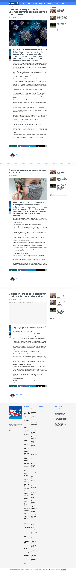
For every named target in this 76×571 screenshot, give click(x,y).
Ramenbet (33, 511)
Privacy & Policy (20, 0)
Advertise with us (14, 0)
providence (14, 17)
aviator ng (26, 496)
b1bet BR (25, 498)
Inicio (23, 3)
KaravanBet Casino (33, 416)
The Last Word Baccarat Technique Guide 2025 (60, 414)
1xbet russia (26, 461)
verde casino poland (33, 546)
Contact (24, 0)
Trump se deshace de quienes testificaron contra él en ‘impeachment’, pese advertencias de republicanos (61, 26)
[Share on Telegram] (10, 55)
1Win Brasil (26, 420)
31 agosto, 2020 (59, 21)
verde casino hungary (33, 542)
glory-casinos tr (34, 409)
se (31, 522)
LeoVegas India (34, 424)
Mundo (62, 3)
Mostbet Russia (34, 451)
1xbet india (26, 448)
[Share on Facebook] (10, 52)
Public (32, 505)
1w (24, 416)
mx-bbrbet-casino (33, 466)
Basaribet (25, 501)
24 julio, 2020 (20, 17)
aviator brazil (26, 482)
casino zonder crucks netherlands (26, 537)
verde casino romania (33, 550)
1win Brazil (26, 422)
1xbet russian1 (26, 466)
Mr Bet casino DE (33, 457)
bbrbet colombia (25, 504)
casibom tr (26, 515)
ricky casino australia (33, 519)
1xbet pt (25, 458)
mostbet (32, 438)
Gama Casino (26, 560)
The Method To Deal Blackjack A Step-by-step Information (61, 419)
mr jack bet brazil (33, 460)
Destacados (26, 550)
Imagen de (38, 46)
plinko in (32, 497)
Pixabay (46, 46)
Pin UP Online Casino (33, 489)
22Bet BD (25, 470)
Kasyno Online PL (33, 419)
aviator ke (26, 493)
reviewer (32, 514)
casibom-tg (26, 516)
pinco (32, 494)
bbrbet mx (26, 507)
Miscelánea (33, 432)
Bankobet (25, 500)
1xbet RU (25, 460)
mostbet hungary (32, 442)
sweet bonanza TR (34, 536)
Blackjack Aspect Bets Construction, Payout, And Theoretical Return (60, 424)
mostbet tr (33, 454)
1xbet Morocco (26, 456)
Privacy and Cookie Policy (55, 569)
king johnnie (33, 422)
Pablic (32, 480)
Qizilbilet (32, 509)
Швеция (32, 562)
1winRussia (26, 438)
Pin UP (32, 485)
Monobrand (33, 436)
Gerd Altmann (42, 46)
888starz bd (26, 475)
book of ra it (26, 511)
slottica (32, 529)
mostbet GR (33, 439)
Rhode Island (34, 3)
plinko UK (32, 499)
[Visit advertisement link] (28, 149)
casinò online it (27, 530)
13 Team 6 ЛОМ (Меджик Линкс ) (27, 413)
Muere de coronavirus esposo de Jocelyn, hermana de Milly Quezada (61, 11)
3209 (25, 473)
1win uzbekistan (27, 436)
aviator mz (26, 495)
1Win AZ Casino (26, 417)
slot (32, 524)
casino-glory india (26, 542)
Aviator (25, 481)
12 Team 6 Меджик (25, 409)
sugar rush (33, 530)
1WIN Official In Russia (26, 431)
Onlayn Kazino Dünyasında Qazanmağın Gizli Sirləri (60, 409)
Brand (25, 513)
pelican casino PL (34, 482)
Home (9, 6)
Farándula (26, 555)
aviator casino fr (26, 489)
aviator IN (25, 492)
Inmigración (49, 3)
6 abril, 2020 (59, 14)
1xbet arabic (26, 440)
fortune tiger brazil (26, 558)
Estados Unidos (42, 3)
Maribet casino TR (34, 428)
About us (10, 0)
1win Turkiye (26, 434)
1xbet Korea (26, 450)
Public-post (33, 506)
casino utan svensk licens (26, 533)
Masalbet (33, 430)
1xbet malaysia (26, 453)
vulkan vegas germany (33, 556)
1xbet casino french (26, 445)
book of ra (26, 510)
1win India (25, 429)
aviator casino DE (26, 485)
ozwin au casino (32, 477)
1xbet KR (25, 451)
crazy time (26, 545)
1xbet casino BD (27, 442)
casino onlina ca (26, 524)
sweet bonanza (34, 532)
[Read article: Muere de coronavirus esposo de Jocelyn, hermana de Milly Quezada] (53, 11)
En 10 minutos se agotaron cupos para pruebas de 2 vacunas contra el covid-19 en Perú (62, 18)
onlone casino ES (34, 473)
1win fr (25, 427)
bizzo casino (26, 508)
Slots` (32, 527)
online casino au (33, 470)
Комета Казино (33, 559)
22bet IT (25, 472)
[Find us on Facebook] (9, 430)
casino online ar (27, 527)
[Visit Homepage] (14, 3)
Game (25, 563)
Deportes (25, 548)
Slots (32, 526)
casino (25, 518)
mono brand (33, 435)
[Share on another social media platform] (10, 60)
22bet (25, 468)
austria (25, 479)
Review (32, 513)
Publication (33, 508)
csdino (25, 546)
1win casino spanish (26, 424)
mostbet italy (33, 445)
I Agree (63, 569)
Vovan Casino (33, 552)
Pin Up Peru (33, 492)
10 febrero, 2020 (59, 30)
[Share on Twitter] (10, 57)
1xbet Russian (26, 463)
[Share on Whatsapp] (10, 50)
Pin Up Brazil (33, 487)
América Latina (57, 3)
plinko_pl (32, 500)
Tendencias (33, 538)
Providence (28, 3)
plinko (32, 495)
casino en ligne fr (27, 520)
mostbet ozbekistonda (33, 448)
